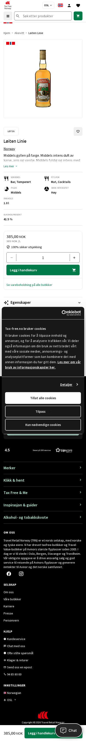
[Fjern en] (13, 257)
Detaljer (66, 384)
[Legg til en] (73, 257)
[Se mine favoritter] (78, 5)
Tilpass (40, 411)
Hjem (7, 33)
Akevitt (19, 33)
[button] (11, 166)
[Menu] (8, 15)
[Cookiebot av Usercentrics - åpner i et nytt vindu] (62, 313)
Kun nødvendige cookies (43, 425)
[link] (78, 15)
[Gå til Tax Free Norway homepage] (8, 5)
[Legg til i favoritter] (78, 131)
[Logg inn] (69, 5)
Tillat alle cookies (43, 398)
